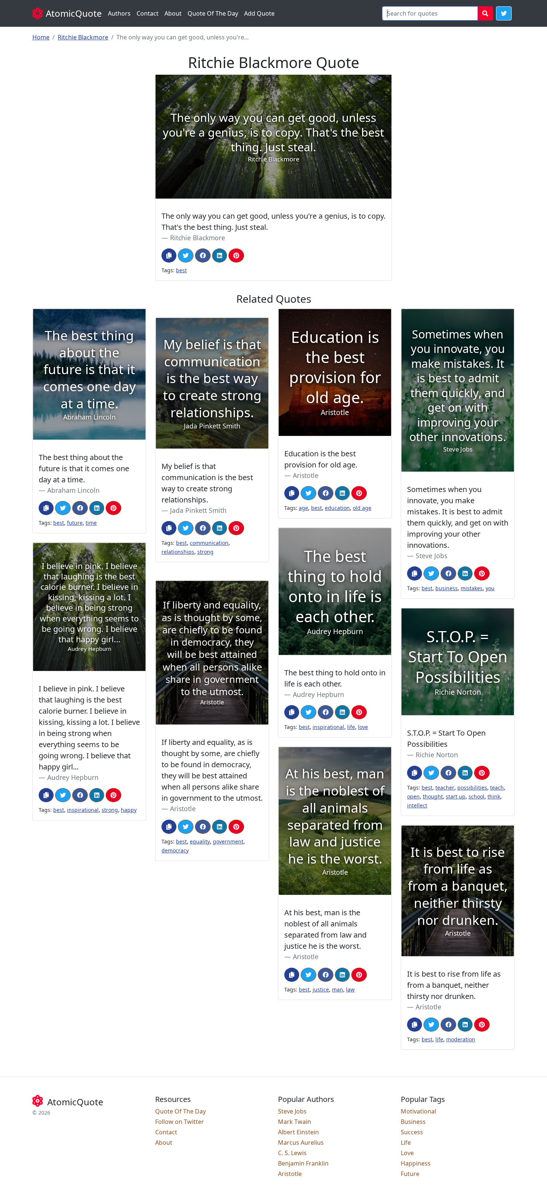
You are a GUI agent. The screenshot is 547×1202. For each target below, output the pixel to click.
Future (410, 1174)
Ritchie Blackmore (83, 37)
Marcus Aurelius (301, 1142)
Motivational (418, 1111)
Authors (119, 13)
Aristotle (306, 475)
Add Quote (259, 13)
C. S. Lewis (292, 1153)
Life (406, 1142)
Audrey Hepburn (318, 694)
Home (40, 37)
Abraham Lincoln (73, 490)
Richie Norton (437, 754)
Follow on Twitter (179, 1122)
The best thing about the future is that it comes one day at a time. (84, 468)
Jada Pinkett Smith (198, 510)
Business (413, 1122)
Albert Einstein (298, 1132)
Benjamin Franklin (303, 1163)
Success (412, 1132)
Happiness (416, 1163)
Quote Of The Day (213, 13)
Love (407, 1153)
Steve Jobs (431, 555)
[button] (504, 13)
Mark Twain (294, 1122)
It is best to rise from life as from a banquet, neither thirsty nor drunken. (454, 985)
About (173, 13)
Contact (148, 13)
